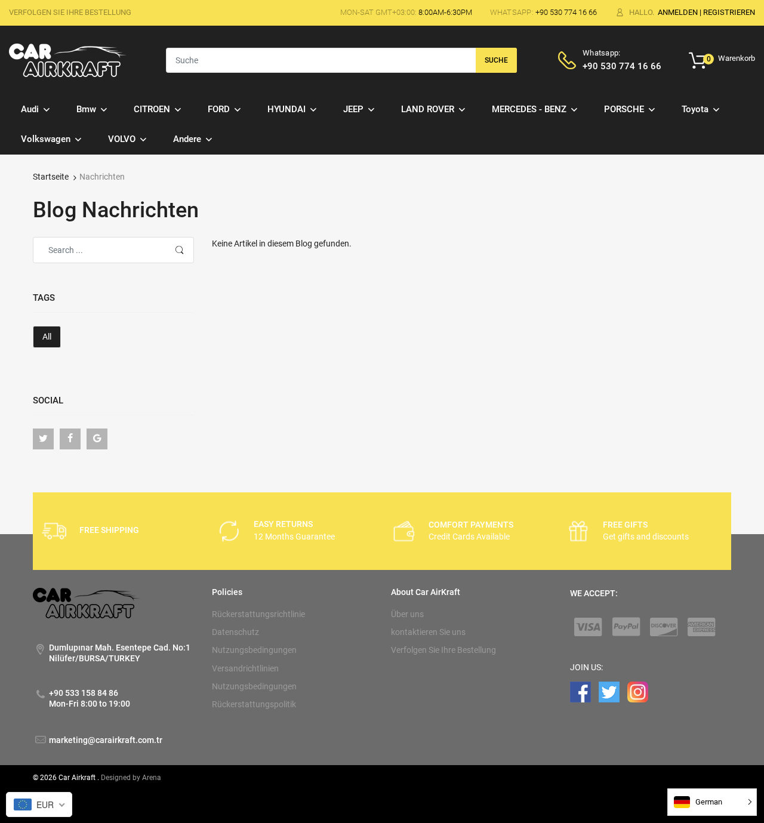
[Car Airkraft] (68, 59)
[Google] (97, 439)
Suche (496, 60)
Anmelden (678, 12)
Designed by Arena (131, 777)
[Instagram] (637, 691)
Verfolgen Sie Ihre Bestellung (70, 12)
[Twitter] (43, 439)
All (46, 336)
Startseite (51, 176)
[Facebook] (70, 439)
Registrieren (729, 12)
